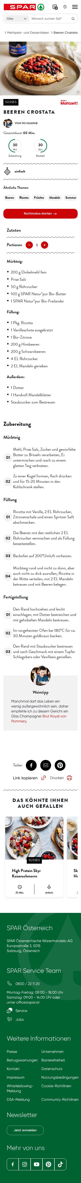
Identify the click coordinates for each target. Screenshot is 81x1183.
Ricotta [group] (24, 197)
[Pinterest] (48, 1164)
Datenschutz (52, 1069)
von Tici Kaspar (26, 123)
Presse (12, 1051)
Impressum (16, 1077)
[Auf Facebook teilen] (31, 765)
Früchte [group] (39, 197)
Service (21, 1011)
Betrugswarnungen (22, 1060)
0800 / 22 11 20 (27, 984)
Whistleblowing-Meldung (20, 1088)
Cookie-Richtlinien (56, 1086)
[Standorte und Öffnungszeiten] (65, 7)
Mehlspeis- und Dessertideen (28, 32)
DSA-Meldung (18, 1099)
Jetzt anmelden (25, 1130)
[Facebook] (13, 1164)
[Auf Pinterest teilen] (60, 765)
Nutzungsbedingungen (60, 1077)
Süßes (11, 102)
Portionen (14, 245)
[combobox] (17, 18)
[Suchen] (73, 18)
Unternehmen (52, 1051)
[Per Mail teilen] (45, 765)
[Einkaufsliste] (55, 7)
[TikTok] (60, 1164)
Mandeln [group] (54, 197)
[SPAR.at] (24, 7)
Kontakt (13, 1069)
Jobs (19, 1019)
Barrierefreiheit (53, 1060)
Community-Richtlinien (60, 1099)
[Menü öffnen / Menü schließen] (75, 7)
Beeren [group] (9, 197)
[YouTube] (37, 1164)
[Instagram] (25, 1164)
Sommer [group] (70, 197)
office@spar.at (28, 1002)
